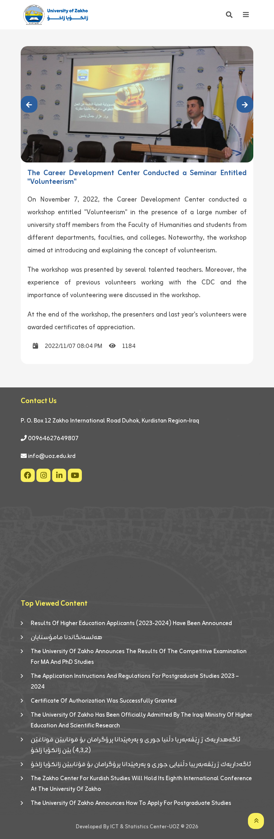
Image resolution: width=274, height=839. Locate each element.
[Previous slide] (29, 104)
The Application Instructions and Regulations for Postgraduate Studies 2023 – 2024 (135, 681)
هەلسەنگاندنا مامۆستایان (66, 637)
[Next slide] (245, 104)
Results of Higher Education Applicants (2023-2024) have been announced (131, 623)
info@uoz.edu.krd (52, 456)
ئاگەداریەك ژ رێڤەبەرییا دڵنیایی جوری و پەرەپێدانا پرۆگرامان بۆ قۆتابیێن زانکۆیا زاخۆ (141, 764)
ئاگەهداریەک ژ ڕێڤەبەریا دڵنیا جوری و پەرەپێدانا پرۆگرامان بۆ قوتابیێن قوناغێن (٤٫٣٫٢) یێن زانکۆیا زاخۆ (135, 745)
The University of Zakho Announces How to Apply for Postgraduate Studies (131, 803)
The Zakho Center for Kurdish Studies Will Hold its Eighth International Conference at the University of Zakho (141, 783)
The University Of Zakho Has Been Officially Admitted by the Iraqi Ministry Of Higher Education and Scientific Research (141, 720)
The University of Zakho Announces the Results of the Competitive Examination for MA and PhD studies (139, 656)
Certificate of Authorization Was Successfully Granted (103, 701)
